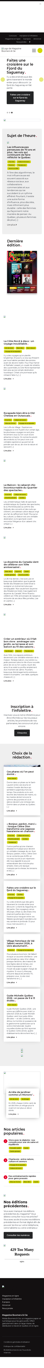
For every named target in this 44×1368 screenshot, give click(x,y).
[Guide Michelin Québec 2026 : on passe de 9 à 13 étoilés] (22, 990)
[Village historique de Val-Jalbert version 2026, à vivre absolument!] (22, 935)
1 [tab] (7, 112)
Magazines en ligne (12, 39)
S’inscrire (22, 733)
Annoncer (37, 39)
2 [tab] (9, 112)
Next (41, 79)
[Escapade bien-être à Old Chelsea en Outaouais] (22, 399)
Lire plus (11, 225)
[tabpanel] (22, 79)
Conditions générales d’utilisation (17, 1342)
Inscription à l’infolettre (29, 36)
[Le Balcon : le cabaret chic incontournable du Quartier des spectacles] (22, 470)
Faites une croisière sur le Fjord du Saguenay (20, 98)
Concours (13, 36)
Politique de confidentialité (14, 1346)
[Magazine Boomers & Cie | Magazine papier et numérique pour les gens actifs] (14, 50)
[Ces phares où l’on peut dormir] (22, 766)
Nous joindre (21, 42)
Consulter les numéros (18, 1235)
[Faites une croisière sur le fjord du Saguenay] (22, 882)
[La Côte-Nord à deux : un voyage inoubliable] (22, 327)
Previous (3, 79)
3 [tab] (12, 112)
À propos (27, 39)
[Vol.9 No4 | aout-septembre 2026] (22, 272)
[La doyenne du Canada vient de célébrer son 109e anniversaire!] (22, 547)
